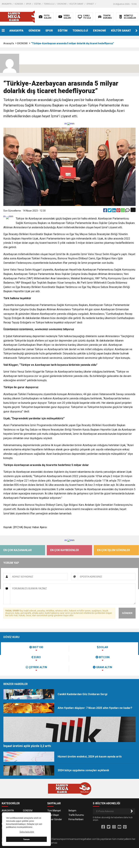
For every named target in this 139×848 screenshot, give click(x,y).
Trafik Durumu (76, 815)
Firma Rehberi (75, 819)
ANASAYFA (7, 4)
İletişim (72, 810)
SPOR (28, 4)
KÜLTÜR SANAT (76, 4)
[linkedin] (114, 211)
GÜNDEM (19, 4)
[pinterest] (118, 211)
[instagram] (114, 827)
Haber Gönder (54, 819)
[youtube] (119, 827)
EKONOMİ (61, 4)
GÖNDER (127, 613)
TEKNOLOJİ (49, 4)
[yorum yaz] (127, 211)
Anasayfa (8, 43)
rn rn (68, 123)
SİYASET (90, 4)
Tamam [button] (26, 839)
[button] (136, 31)
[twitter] (110, 211)
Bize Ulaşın (53, 815)
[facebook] (105, 211)
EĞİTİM (37, 4)
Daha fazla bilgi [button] (27, 832)
